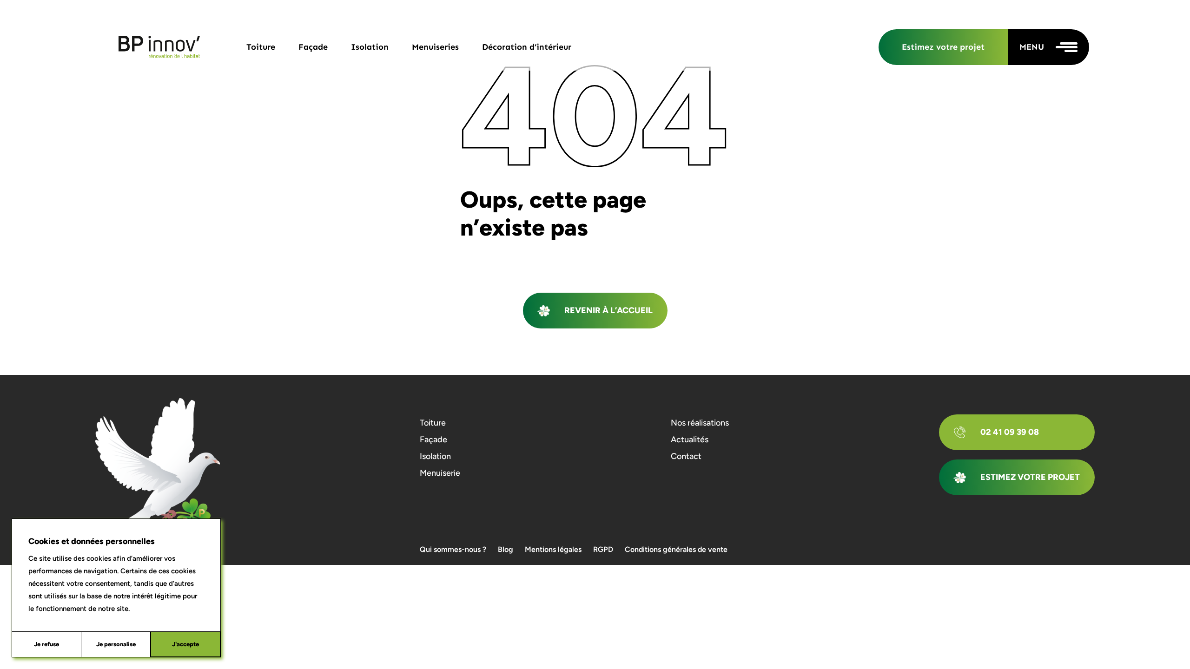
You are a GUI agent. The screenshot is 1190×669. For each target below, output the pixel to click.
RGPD (603, 549)
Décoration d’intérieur (526, 47)
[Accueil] (159, 47)
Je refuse (46, 644)
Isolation (370, 47)
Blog (505, 549)
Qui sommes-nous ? (453, 549)
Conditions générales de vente (676, 549)
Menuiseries (435, 47)
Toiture (260, 47)
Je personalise (116, 644)
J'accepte (185, 644)
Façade (313, 47)
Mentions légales (553, 549)
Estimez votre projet (943, 47)
